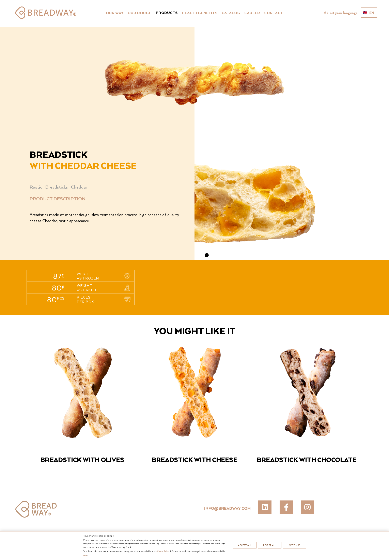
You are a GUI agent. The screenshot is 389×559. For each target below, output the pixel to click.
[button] (207, 255)
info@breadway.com (227, 508)
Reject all (269, 545)
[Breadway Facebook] (286, 507)
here (85, 554)
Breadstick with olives (82, 459)
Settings (294, 545)
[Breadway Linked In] (264, 507)
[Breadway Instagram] (307, 507)
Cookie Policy (163, 551)
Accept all (244, 545)
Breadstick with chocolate (306, 459)
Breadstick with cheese (194, 459)
